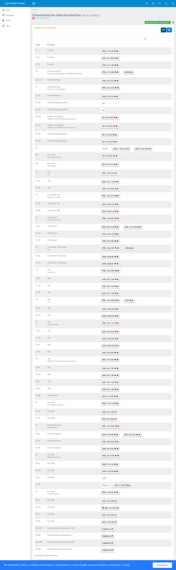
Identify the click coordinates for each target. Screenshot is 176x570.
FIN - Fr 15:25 (107, 142)
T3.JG (37, 233)
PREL (104, 485)
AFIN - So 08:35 (108, 309)
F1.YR (37, 64)
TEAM (37, 395)
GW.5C (38, 549)
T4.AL (37, 256)
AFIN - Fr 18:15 (107, 96)
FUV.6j (37, 141)
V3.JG (37, 470)
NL (166, 3)
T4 (36, 247)
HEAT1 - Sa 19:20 (119, 149)
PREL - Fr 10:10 (107, 403)
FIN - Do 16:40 (107, 118)
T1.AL (37, 181)
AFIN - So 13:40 (108, 65)
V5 (36, 491)
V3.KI (37, 477)
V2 (36, 425)
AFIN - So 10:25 (108, 241)
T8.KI (37, 381)
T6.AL (37, 308)
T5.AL (37, 278)
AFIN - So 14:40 (108, 412)
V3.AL (37, 463)
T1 (36, 172)
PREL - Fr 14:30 (107, 360)
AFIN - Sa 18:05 (108, 442)
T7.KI (37, 345)
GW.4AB (38, 528)
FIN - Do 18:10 (107, 164)
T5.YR (37, 292)
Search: (157, 39)
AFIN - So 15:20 (110, 508)
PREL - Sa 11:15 (108, 323)
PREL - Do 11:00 (108, 456)
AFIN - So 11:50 (108, 368)
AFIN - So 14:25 (108, 419)
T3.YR (37, 240)
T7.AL (37, 331)
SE (173, 3)
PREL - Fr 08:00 (107, 492)
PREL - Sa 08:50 (108, 218)
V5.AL (37, 500)
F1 (36, 50)
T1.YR (37, 188)
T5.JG (37, 285)
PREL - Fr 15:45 (107, 51)
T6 (36, 299)
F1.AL (37, 57)
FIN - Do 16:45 (107, 126)
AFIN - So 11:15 (108, 182)
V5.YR (37, 521)
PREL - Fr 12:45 (107, 72)
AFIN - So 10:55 (108, 189)
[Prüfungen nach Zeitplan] (169, 30)
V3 (36, 455)
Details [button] (126, 565)
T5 (36, 270)
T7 (36, 322)
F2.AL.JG (39, 80)
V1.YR (37, 418)
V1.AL (37, 411)
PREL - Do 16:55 (108, 271)
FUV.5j (37, 134)
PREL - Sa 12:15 (108, 196)
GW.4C (38, 535)
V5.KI (37, 514)
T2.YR (37, 210)
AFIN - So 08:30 (108, 316)
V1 (36, 402)
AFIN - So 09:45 (108, 346)
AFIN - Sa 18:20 (108, 449)
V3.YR (37, 484)
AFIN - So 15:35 (108, 522)
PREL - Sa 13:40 (108, 248)
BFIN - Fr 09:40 (107, 435)
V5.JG (37, 507)
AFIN (126, 72)
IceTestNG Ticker (15, 3)
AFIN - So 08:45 (108, 257)
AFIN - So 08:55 (108, 264)
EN (147, 3)
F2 (36, 71)
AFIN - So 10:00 (108, 332)
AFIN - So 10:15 (108, 234)
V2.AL (37, 434)
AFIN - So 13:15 (108, 81)
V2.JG (37, 441)
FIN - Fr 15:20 (107, 135)
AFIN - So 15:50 (108, 501)
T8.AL (37, 367)
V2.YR (37, 448)
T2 (36, 195)
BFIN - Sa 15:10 (108, 227)
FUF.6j (37, 109)
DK (160, 3)
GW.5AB (38, 542)
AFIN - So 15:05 (108, 515)
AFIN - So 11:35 (108, 382)
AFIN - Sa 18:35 (129, 435)
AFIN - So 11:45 (108, 389)
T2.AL (37, 203)
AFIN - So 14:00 (108, 58)
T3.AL (37, 226)
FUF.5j (37, 102)
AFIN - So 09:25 (108, 204)
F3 (36, 87)
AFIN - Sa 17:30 (108, 286)
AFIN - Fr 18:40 (107, 471)
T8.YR (37, 388)
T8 (36, 359)
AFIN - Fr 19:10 (107, 464)
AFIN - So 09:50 (108, 339)
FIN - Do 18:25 (107, 156)
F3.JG (37, 95)
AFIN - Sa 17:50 (108, 279)
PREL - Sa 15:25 (108, 173)
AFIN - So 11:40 (108, 375)
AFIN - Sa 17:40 (108, 293)
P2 (36, 148)
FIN (103, 103)
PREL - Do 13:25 (108, 426)
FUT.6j (38, 125)
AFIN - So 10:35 (130, 227)
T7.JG (37, 338)
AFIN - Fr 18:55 (120, 485)
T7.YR (37, 352)
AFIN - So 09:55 (108, 353)
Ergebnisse (106, 529)
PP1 (36, 155)
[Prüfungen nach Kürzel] (163, 30)
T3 (36, 217)
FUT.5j (38, 116)
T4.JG (37, 263)
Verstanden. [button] (162, 565)
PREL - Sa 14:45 (108, 300)
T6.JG (37, 315)
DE (153, 3)
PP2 (36, 163)
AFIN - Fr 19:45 (107, 396)
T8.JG (37, 374)
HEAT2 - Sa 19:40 (141, 149)
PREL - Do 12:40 (108, 88)
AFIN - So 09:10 (108, 211)
